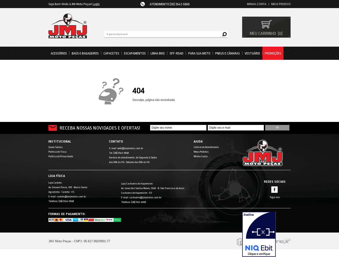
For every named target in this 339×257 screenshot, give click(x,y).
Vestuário (252, 53)
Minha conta (256, 4)
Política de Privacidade (60, 156)
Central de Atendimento (206, 147)
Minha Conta (201, 156)
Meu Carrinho (265, 33)
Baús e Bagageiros (85, 53)
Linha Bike (158, 53)
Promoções (273, 53)
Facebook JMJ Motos (274, 189)
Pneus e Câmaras (227, 53)
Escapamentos (135, 53)
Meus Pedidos (281, 4)
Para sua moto (199, 53)
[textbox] (166, 34)
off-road (176, 53)
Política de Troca (57, 151)
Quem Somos (55, 147)
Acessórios (59, 53)
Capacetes (111, 53)
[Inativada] (266, 234)
